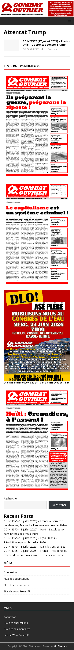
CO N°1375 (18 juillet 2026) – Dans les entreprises (34, 546)
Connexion (10, 572)
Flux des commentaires (18, 585)
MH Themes (60, 646)
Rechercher (11, 498)
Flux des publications (16, 578)
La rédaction (50, 49)
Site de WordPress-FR (17, 591)
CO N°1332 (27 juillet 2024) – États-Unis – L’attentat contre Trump (46, 42)
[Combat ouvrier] (37, 15)
